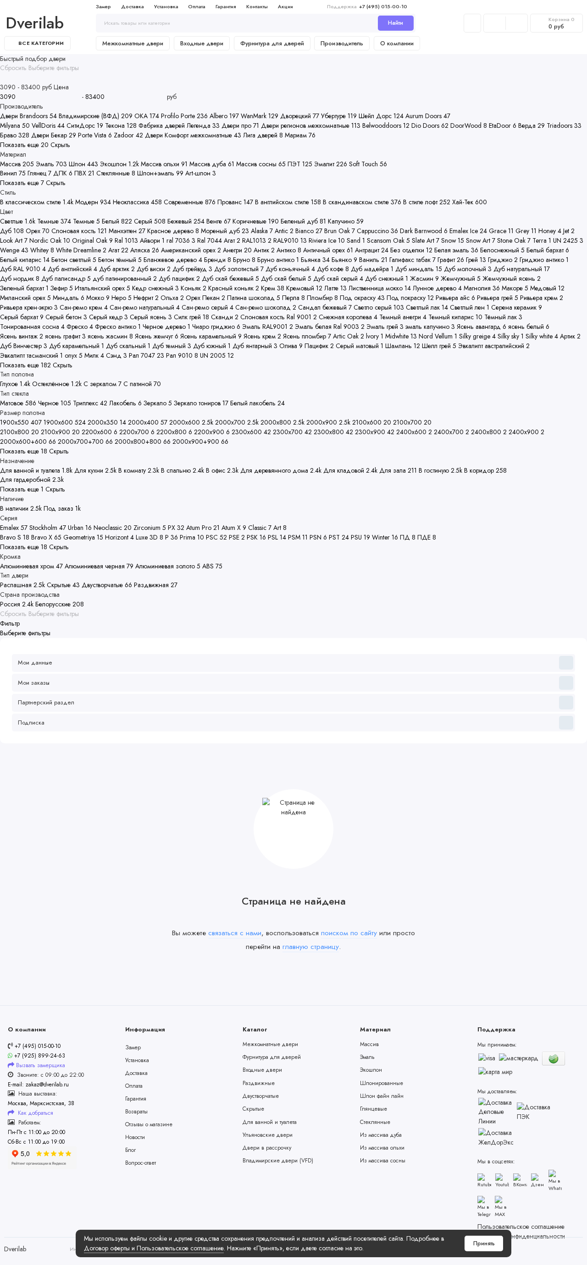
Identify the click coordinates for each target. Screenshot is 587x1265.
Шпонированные (381, 1083)
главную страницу (310, 946)
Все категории (41, 43)
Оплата (196, 6)
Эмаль (367, 1057)
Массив (369, 1044)
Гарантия (226, 6)
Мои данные (35, 662)
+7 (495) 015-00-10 (367, 6)
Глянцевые (373, 1109)
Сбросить (13, 67)
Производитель (342, 43)
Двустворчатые (261, 1096)
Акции (285, 6)
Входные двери (201, 43)
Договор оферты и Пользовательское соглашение (154, 1248)
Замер (103, 6)
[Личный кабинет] (472, 23)
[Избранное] (516, 23)
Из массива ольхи (382, 1148)
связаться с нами (234, 932)
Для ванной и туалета (270, 1122)
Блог (130, 1150)
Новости (135, 1137)
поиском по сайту (349, 932)
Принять (484, 1243)
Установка (166, 6)
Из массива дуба (381, 1135)
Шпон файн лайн (382, 1096)
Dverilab (35, 23)
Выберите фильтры (53, 67)
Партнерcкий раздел (46, 702)
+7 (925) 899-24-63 (38, 1056)
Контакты (257, 6)
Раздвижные (259, 1083)
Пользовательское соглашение (521, 1226)
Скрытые (253, 1109)
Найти (395, 23)
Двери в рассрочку (267, 1148)
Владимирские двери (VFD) (278, 1160)
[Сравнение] (494, 23)
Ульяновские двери (268, 1135)
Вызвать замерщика (40, 1065)
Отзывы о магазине (148, 1124)
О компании (397, 43)
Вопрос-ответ (140, 1163)
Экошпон (371, 1070)
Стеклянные (375, 1122)
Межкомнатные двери (132, 43)
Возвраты (136, 1111)
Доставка (132, 6)
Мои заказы (34, 682)
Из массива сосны (382, 1160)
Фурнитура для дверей (272, 43)
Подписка (31, 722)
